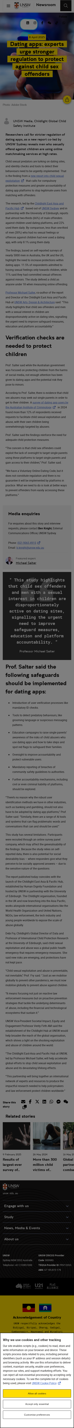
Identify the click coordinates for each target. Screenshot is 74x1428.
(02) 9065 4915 (29, 543)
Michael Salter (26, 563)
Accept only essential (37, 1404)
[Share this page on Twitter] (37, 1101)
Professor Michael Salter (20, 292)
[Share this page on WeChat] (65, 1101)
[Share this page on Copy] (24, 1107)
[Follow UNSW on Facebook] (42, 22)
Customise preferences (37, 1414)
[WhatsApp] (64, 22)
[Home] (22, 5)
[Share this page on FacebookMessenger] (58, 1101)
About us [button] (11, 1239)
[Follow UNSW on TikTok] (57, 22)
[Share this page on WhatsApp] (51, 1101)
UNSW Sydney (50, 208)
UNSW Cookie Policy (47, 1383)
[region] (37, 1380)
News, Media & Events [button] (22, 1228)
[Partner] (44, 6)
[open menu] (8, 5)
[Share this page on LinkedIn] (44, 1101)
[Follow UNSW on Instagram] (35, 22)
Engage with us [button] (16, 1206)
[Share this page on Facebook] (30, 1101)
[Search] (65, 5)
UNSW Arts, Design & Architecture (34, 302)
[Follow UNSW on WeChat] (49, 22)
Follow (63, 16)
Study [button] (8, 1217)
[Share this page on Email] (23, 1101)
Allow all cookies (37, 1393)
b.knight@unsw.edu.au (30, 548)
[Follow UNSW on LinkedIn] (28, 22)
